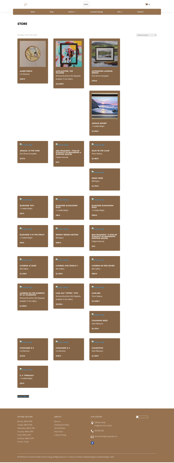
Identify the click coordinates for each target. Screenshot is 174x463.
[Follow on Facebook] (92, 443)
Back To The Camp (100, 150)
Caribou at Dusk (28, 265)
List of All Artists (59, 428)
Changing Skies (100, 320)
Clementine (97, 348)
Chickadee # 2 (27, 348)
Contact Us (72, 457)
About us (57, 421)
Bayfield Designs (103, 457)
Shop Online (58, 431)
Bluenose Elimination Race (67, 206)
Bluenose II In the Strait (32, 234)
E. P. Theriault (27, 375)
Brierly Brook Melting (67, 234)
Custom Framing (60, 435)
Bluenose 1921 (27, 205)
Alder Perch (26, 71)
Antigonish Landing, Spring (102, 72)
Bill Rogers (96, 181)
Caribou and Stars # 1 (67, 265)
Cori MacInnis (25, 74)
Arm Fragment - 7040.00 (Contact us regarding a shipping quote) (68, 152)
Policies (80, 457)
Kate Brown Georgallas (100, 76)
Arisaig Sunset (99, 123)
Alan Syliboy (24, 269)
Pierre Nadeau (97, 154)
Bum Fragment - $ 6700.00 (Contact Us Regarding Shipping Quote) (104, 236)
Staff (112, 457)
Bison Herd (97, 178)
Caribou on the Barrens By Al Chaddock (32, 294)
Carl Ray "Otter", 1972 (67, 293)
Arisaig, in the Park (30, 150)
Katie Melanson (97, 323)
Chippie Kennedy (62, 157)
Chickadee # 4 (63, 348)
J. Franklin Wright (98, 126)
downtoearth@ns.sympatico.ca (106, 436)
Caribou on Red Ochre (103, 265)
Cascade (96, 293)
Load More (23, 396)
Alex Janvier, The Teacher (64, 72)
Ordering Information (61, 425)
